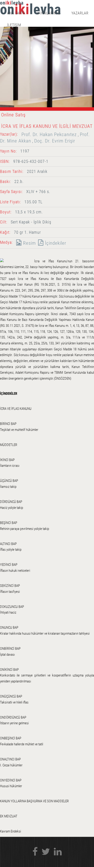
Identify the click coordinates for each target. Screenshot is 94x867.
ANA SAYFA (16, 13)
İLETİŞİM (14, 25)
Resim (29, 243)
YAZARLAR (80, 13)
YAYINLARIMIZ (48, 13)
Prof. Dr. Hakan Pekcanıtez (49, 134)
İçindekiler (55, 243)
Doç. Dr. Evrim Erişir (54, 141)
